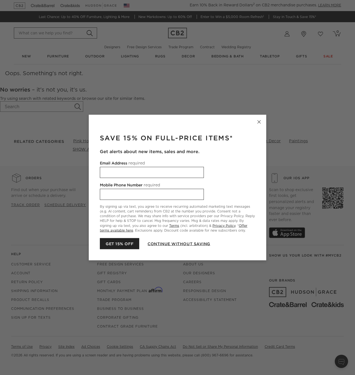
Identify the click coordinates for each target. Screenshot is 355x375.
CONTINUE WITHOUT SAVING (179, 243)
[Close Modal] (259, 122)
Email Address (122, 163)
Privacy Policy (223, 225)
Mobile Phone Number (130, 185)
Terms (174, 225)
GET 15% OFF (119, 243)
